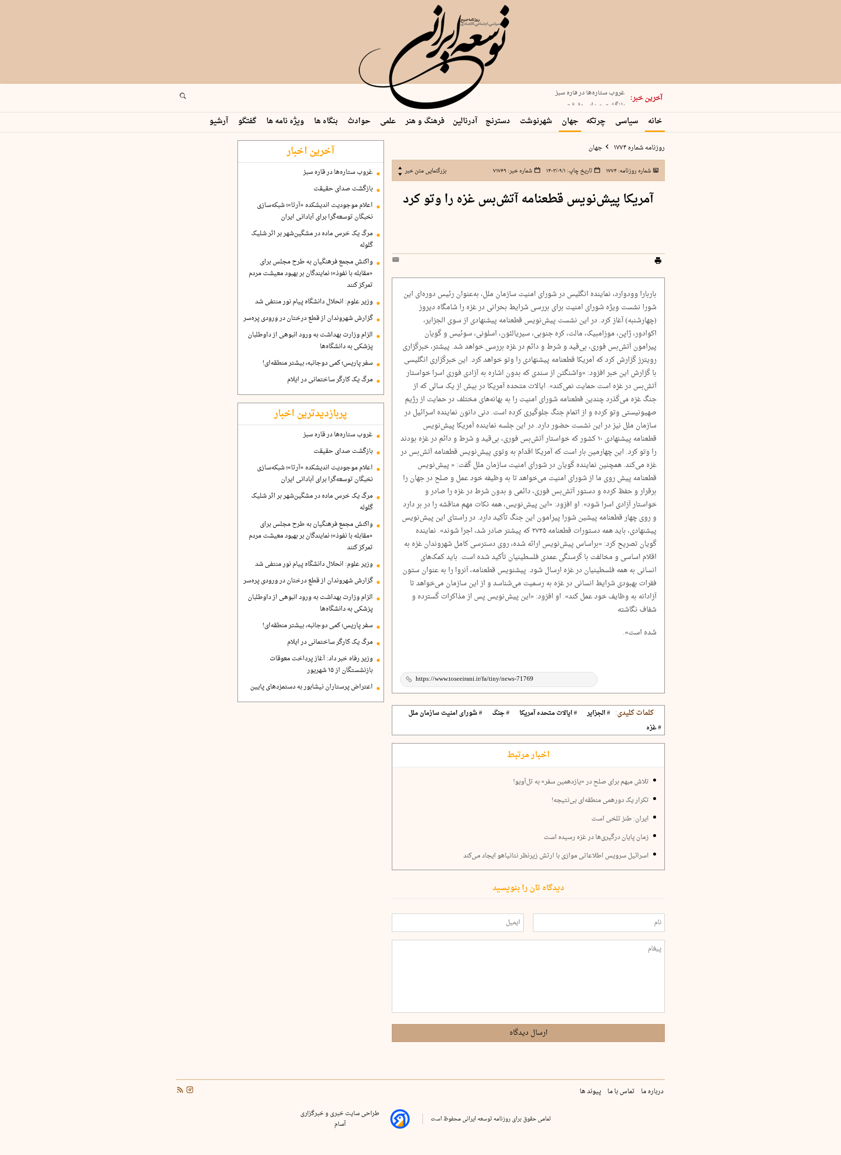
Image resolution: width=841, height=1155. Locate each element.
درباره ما (653, 1092)
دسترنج (498, 121)
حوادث (359, 121)
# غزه (653, 728)
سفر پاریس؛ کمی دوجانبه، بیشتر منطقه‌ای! (317, 363)
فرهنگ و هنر (425, 121)
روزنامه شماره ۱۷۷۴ (638, 148)
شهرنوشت (537, 121)
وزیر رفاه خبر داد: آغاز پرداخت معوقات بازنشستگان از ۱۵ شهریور (321, 664)
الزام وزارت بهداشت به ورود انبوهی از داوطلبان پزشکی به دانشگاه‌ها (310, 341)
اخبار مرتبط (528, 755)
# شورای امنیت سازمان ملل (445, 713)
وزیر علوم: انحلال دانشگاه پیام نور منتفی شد (314, 302)
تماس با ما (621, 1092)
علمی (389, 121)
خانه (655, 121)
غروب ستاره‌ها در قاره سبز (338, 172)
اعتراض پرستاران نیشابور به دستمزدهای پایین (311, 687)
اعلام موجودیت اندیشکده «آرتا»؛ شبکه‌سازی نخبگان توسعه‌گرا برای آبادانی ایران (315, 211)
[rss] (180, 1091)
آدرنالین (465, 121)
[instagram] (189, 1091)
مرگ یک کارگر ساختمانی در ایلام (330, 380)
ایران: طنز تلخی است (620, 819)
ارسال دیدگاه (529, 1033)
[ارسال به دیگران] (397, 261)
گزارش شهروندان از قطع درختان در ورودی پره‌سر (308, 318)
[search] (192, 98)
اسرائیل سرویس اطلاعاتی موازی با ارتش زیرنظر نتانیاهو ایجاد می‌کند (556, 856)
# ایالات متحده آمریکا (548, 713)
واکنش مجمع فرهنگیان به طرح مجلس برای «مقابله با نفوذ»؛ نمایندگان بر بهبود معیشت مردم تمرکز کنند (311, 273)
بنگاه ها (327, 121)
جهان (570, 121)
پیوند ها (591, 1092)
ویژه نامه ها (286, 121)
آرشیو (219, 121)
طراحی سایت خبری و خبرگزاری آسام (339, 1119)
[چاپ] (658, 262)
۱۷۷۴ (627, 171)
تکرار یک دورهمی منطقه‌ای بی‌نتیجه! (600, 800)
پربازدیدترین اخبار (310, 414)
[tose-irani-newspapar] (435, 57)
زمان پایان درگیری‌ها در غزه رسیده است (596, 837)
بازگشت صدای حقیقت (595, 101)
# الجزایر (598, 713)
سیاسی (627, 121)
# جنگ (501, 713)
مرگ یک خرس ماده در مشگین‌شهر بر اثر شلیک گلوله (312, 239)
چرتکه (596, 121)
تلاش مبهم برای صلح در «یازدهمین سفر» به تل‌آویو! (581, 782)
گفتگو (248, 121)
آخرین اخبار (310, 151)
